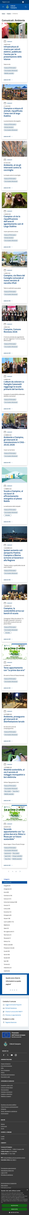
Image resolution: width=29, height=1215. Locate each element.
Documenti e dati (5, 1077)
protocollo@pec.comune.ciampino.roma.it (14, 1158)
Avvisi (2, 1128)
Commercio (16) (8, 895)
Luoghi (2, 1136)
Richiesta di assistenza (7, 1175)
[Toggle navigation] (3, 7)
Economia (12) (7, 912)
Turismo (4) (7, 964)
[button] (14, 1212)
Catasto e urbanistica (6, 1094)
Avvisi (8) (6, 892)
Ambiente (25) (7, 882)
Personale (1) (7, 938)
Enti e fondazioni (5, 1070)
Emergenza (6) (7, 915)
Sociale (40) (7, 958)
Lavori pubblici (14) (9, 922)
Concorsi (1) (7, 905)
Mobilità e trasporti (6, 1096)
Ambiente (3, 1109)
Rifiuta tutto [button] (14, 1209)
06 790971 (13, 1160)
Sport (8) (6, 961)
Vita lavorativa (5, 1090)
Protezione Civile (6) (9, 948)
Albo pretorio (4, 1185)
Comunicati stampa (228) (10, 902)
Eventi (2, 1139)
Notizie (3, 1124)
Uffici (2, 1068)
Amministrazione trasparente (8, 1183)
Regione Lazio (6, 2)
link (2, 1202)
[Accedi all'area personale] (23, 2)
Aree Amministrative (6, 1066)
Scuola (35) (7, 951)
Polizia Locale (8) (8, 945)
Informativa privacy (6, 1188)
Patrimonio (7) (7, 935)
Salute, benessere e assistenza (9, 1111)
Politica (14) (7, 941)
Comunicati (9, 41)
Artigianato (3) (7, 889)
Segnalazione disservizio (7, 1170)
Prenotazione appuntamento (8, 1168)
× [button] (27, 1189)
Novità (9, 14)
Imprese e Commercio (6, 1092)
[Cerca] (26, 7)
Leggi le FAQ (4, 1173)
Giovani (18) (7, 918)
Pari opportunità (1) (9, 931)
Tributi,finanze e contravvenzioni (9, 1107)
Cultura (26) (7, 909)
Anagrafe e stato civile (7, 1085)
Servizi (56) (7, 954)
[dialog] (14, 1201)
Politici (2, 1072)
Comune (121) (7, 899)
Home (3, 14)
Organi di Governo (5, 1064)
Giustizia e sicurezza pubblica (8, 1105)
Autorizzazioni (4, 1113)
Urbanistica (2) (7, 968)
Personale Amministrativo (8, 1075)
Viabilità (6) (7, 971)
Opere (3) (6, 928)
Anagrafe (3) (7, 886)
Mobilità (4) (7, 925)
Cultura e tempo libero (7, 1087)
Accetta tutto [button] (14, 1205)
